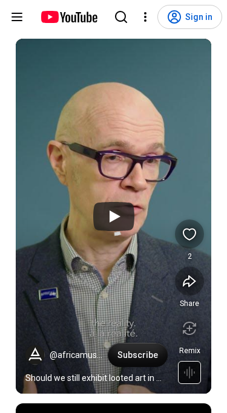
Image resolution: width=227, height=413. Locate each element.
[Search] (121, 17)
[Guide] (17, 17)
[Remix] (189, 328)
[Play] (113, 216)
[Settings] (145, 17)
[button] (35, 355)
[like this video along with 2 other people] (189, 234)
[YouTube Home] (68, 17)
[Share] (189, 281)
